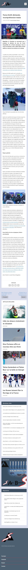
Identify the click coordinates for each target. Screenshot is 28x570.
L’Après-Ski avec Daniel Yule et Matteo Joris (12, 503)
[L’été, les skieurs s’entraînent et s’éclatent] (14, 311)
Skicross (18, 20)
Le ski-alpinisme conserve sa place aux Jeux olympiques (13, 434)
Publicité (3, 559)
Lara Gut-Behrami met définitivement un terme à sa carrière (14, 413)
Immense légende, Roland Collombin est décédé (11, 419)
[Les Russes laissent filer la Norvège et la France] (14, 381)
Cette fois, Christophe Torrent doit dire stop (10, 416)
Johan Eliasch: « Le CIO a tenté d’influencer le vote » (12, 441)
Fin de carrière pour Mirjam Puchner (9, 451)
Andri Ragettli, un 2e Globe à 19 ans (10, 522)
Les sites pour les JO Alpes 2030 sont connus (11, 431)
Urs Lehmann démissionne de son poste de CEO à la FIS (13, 447)
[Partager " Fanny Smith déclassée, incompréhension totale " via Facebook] (9, 285)
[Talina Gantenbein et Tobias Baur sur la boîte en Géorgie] (14, 358)
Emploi (3, 563)
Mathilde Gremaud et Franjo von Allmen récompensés (13, 454)
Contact (3, 566)
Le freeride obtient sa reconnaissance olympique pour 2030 (13, 427)
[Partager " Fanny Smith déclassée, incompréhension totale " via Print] (18, 285)
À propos (3, 556)
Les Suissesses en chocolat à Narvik (10, 515)
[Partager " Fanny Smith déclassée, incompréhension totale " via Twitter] (12, 285)
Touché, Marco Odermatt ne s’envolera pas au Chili (12, 406)
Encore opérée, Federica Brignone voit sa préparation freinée (14, 409)
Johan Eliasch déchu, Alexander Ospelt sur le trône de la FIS (14, 444)
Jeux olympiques (13, 20)
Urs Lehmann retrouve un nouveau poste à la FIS (12, 437)
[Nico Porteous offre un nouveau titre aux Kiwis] (14, 334)
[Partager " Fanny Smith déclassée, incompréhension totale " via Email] (15, 285)
